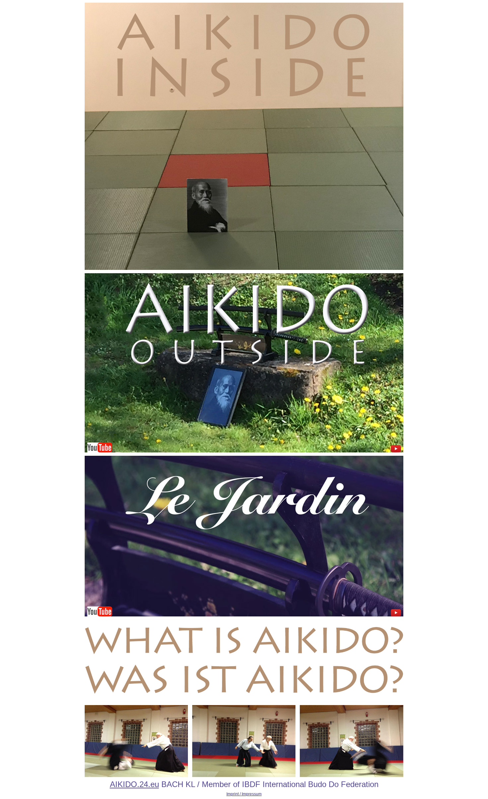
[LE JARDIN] (244, 615)
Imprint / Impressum (244, 794)
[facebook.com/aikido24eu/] (244, 775)
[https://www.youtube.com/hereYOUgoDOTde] (244, 268)
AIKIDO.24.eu (134, 784)
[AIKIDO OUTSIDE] (244, 454)
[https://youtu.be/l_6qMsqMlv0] (244, 701)
